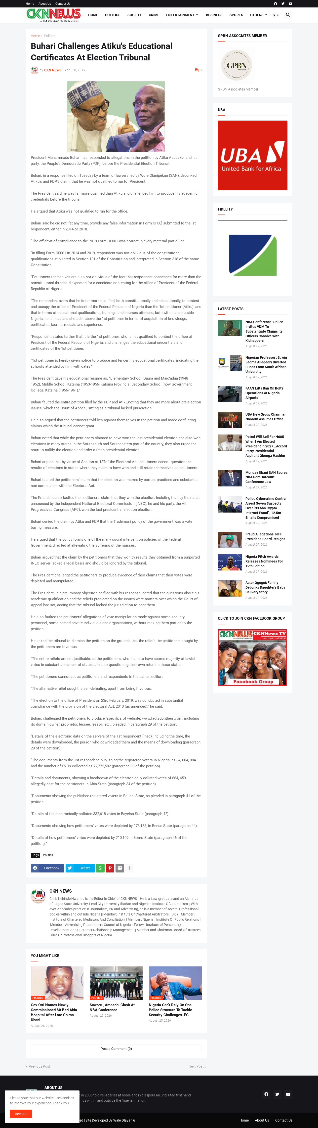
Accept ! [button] (21, 1114)
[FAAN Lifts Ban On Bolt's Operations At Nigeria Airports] (230, 394)
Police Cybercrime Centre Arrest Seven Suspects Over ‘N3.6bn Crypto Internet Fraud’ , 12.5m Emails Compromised (265, 508)
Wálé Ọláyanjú (124, 1120)
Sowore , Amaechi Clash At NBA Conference (112, 1007)
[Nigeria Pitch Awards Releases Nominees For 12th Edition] (230, 562)
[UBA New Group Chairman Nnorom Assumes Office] (230, 420)
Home (30, 3)
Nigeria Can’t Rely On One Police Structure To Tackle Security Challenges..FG (170, 1010)
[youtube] (290, 3)
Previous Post (39, 1066)
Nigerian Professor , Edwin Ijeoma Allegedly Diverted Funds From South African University (266, 364)
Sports (236, 15)
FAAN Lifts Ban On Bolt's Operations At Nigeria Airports (264, 393)
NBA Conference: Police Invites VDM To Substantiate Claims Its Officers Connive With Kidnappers (264, 331)
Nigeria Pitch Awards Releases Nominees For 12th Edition (264, 561)
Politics (112, 15)
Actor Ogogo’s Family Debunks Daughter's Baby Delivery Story (265, 587)
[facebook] (275, 3)
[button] (276, 15)
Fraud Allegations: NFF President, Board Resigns (265, 536)
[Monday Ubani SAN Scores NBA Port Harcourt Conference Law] (230, 478)
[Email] (120, 868)
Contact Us (62, 3)
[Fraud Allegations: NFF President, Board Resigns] (230, 540)
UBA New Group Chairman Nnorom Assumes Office (265, 416)
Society (134, 15)
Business (214, 15)
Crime (154, 15)
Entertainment (180, 15)
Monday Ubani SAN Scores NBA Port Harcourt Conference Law (266, 477)
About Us (45, 3)
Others (257, 15)
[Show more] (129, 868)
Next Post (196, 1066)
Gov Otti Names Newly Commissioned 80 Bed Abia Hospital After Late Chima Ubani (54, 1012)
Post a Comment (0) (116, 1049)
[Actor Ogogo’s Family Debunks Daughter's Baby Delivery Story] (230, 588)
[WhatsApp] (100, 868)
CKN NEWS (60, 891)
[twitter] (282, 3)
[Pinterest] (110, 868)
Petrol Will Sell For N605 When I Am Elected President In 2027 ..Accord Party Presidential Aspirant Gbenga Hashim (266, 446)
